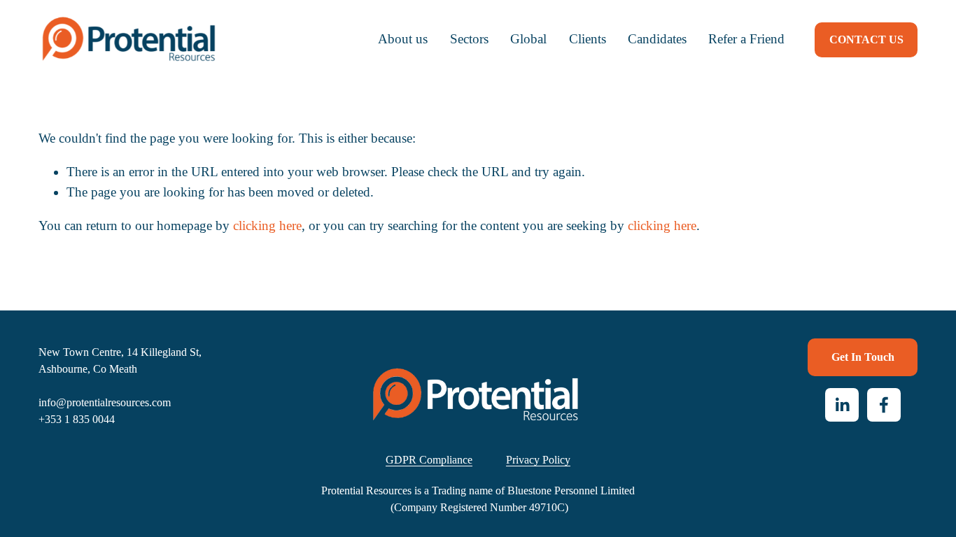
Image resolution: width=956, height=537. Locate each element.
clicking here (267, 225)
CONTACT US (866, 39)
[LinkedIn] (842, 405)
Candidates (657, 38)
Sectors (469, 38)
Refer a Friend (746, 38)
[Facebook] (884, 405)
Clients (587, 38)
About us (403, 38)
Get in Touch (862, 357)
